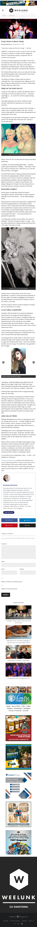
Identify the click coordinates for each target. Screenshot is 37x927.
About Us (31, 920)
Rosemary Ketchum (6, 44)
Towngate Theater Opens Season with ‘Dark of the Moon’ (18, 622)
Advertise (24, 920)
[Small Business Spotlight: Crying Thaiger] (18, 652)
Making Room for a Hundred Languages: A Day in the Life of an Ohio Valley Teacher (18, 641)
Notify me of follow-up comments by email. (11, 581)
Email (3, 569)
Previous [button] (3, 362)
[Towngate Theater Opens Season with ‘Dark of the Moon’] (18, 612)
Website (22, 569)
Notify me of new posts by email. (9, 589)
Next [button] (33, 362)
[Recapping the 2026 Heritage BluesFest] (18, 670)
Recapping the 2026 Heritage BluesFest (19, 678)
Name (3, 561)
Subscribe (5, 920)
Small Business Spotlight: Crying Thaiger (18, 660)
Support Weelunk (15, 920)
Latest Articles (18, 602)
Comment (4, 544)
